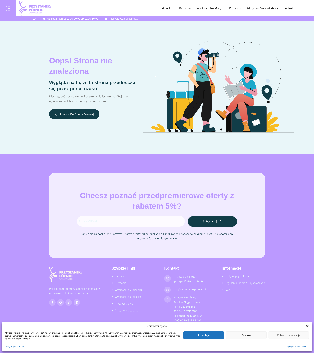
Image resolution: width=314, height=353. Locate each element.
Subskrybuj (210, 221)
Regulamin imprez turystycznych (245, 283)
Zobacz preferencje (288, 335)
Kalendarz (185, 8)
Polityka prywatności (14, 346)
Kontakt (288, 8)
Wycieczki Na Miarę (209, 8)
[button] (307, 326)
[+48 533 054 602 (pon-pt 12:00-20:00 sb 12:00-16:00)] (34, 19)
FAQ (227, 289)
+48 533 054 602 (184, 276)
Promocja (235, 8)
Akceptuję (204, 335)
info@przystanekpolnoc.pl (124, 18)
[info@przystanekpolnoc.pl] (106, 19)
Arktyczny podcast (126, 310)
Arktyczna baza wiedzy (261, 8)
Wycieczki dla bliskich (128, 296)
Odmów (246, 335)
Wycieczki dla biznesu (128, 289)
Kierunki (166, 8)
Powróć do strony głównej (77, 114)
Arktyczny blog (124, 303)
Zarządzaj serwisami (296, 346)
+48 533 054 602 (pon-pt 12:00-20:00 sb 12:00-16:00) (68, 18)
